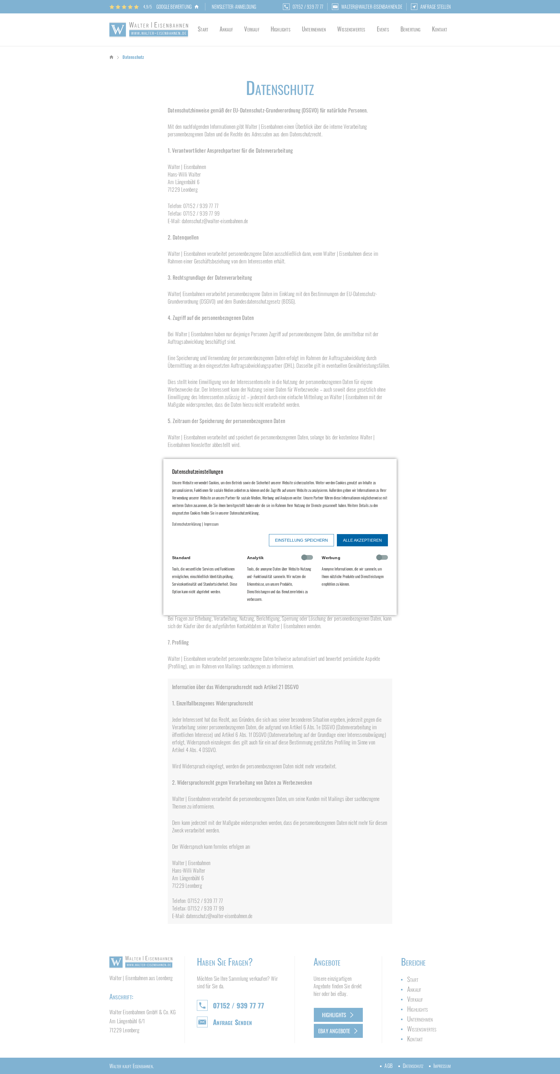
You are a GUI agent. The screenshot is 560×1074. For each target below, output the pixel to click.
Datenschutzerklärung (186, 524)
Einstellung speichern (301, 540)
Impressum (211, 524)
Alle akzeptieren (362, 540)
